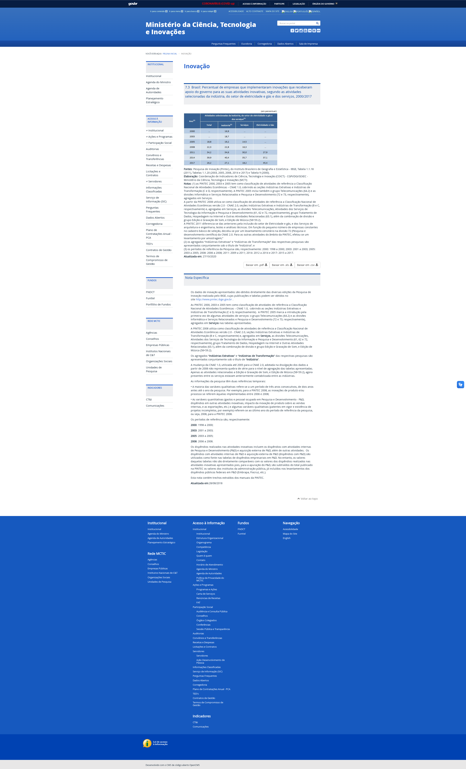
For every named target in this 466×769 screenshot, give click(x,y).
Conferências (203, 624)
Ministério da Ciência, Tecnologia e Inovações (201, 27)
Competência (203, 547)
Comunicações (155, 405)
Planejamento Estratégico (161, 542)
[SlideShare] (314, 30)
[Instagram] (301, 30)
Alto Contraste (254, 11)
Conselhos (152, 339)
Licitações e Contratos (205, 646)
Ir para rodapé (208, 11)
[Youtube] (305, 30)
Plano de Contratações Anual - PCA (159, 233)
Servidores (155, 181)
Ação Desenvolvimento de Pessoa (210, 661)
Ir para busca (192, 11)
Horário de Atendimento (209, 564)
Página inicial (170, 53)
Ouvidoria (246, 43)
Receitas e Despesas (158, 165)
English (287, 538)
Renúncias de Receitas (208, 598)
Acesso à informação (254, 4)
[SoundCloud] (310, 30)
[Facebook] (292, 30)
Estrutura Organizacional (209, 538)
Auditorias (152, 149)
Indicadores (202, 716)
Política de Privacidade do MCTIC (210, 579)
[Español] (314, 11)
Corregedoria (265, 43)
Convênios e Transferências (207, 638)
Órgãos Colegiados (206, 620)
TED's (149, 244)
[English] (287, 11)
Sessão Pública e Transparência (213, 629)
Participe (279, 4)
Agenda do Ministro (158, 82)
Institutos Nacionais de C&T (162, 572)
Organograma (204, 542)
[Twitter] (297, 30)
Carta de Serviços (205, 593)
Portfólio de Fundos (158, 304)
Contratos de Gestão (158, 250)
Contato (200, 560)
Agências (151, 332)
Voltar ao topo (309, 498)
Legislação (299, 4)
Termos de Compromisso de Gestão (156, 260)
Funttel (150, 298)
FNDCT (150, 292)
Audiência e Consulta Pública (211, 611)
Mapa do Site (272, 11)
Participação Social (160, 143)
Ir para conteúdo (158, 11)
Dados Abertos (285, 43)
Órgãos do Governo (323, 4)
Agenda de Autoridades (209, 573)
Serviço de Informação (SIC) (207, 671)
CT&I (149, 399)
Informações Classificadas (207, 667)
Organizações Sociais (159, 361)
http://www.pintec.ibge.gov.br (214, 299)
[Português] (300, 11)
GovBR (132, 2)
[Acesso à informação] (156, 743)
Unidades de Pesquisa (159, 581)
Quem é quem (204, 555)
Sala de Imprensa (308, 43)
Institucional (153, 76)
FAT (198, 602)
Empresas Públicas (157, 345)
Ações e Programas (160, 136)
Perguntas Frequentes (224, 43)
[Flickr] (318, 30)
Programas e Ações (206, 589)
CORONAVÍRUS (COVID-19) (218, 3)
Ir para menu (176, 11)
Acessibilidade (236, 11)
